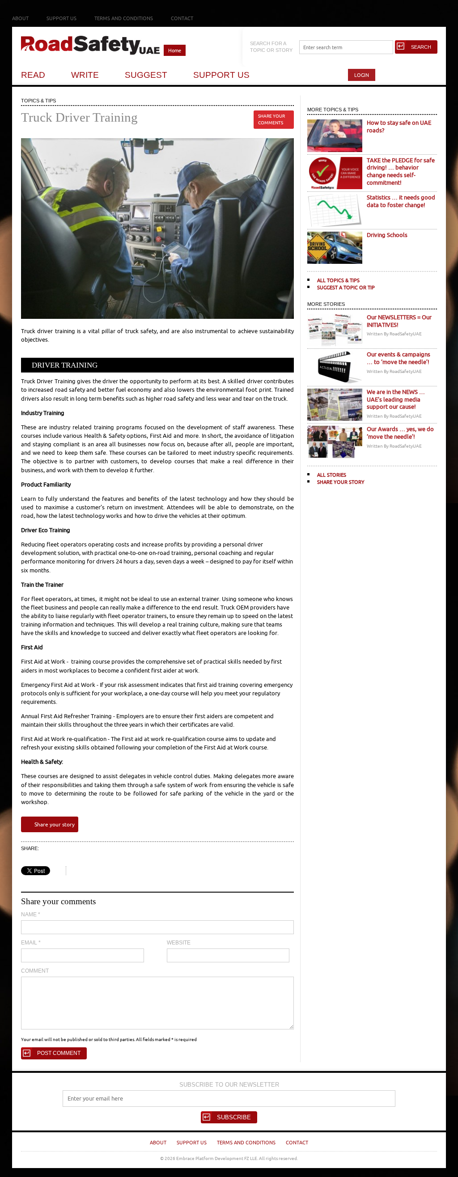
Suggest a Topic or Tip (346, 287)
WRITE (85, 75)
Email (31, 942)
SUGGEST (146, 75)
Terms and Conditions (123, 18)
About (20, 18)
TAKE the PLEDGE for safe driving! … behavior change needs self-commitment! (401, 171)
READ (33, 75)
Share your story (54, 824)
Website (179, 942)
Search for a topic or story (271, 47)
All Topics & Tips (338, 280)
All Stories (331, 475)
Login (361, 75)
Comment (35, 971)
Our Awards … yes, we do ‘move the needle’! (400, 433)
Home (174, 50)
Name (30, 914)
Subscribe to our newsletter (229, 1084)
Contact (182, 18)
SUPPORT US (221, 75)
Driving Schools (387, 235)
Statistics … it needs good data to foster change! (401, 201)
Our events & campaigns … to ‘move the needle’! (398, 358)
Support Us (61, 18)
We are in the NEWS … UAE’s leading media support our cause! (396, 399)
